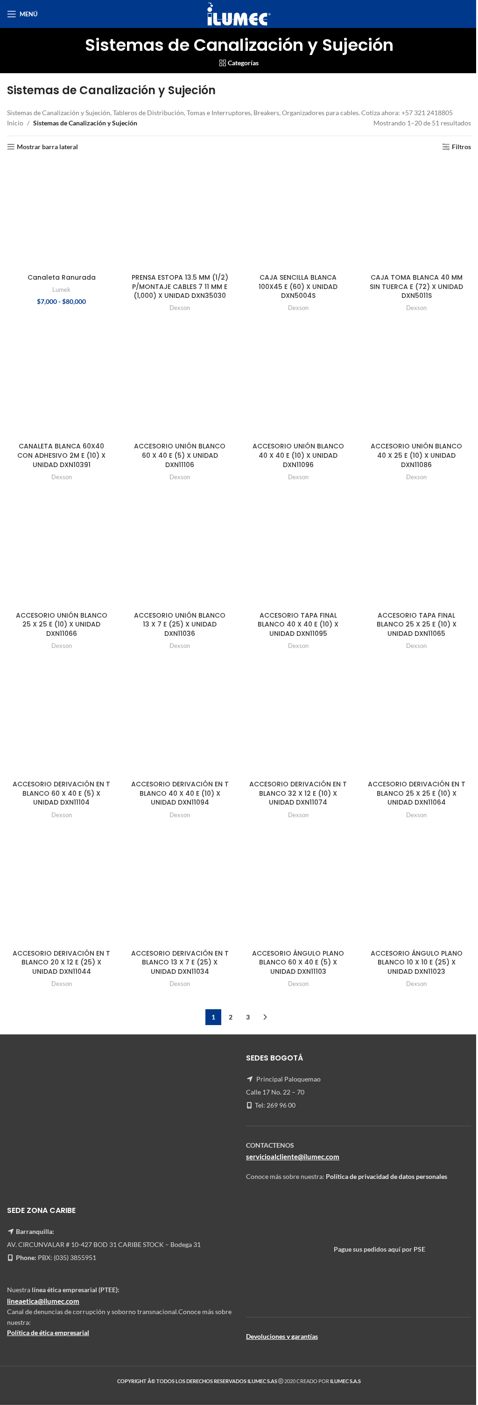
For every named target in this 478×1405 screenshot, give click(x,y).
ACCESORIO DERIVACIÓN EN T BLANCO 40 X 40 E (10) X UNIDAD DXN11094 (180, 793)
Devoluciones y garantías (282, 1336)
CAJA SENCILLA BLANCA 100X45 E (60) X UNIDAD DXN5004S (298, 286)
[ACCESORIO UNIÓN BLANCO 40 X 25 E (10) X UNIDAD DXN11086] (416, 383)
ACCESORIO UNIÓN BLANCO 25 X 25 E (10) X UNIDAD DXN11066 (61, 624)
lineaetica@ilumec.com (43, 1301)
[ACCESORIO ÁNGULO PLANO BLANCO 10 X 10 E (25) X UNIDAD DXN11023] (416, 890)
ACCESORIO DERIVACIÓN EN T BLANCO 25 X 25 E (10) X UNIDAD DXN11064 (416, 793)
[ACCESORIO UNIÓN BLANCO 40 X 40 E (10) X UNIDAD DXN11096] (298, 383)
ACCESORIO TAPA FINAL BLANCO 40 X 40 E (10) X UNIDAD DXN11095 (298, 624)
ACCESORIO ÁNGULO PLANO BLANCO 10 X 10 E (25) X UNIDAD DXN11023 (417, 962)
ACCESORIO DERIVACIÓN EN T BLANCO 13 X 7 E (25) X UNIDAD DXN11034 (180, 962)
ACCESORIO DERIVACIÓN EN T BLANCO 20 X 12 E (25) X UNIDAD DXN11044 (61, 962)
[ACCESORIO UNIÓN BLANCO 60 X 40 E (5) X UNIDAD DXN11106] (180, 383)
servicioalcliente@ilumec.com (292, 1156)
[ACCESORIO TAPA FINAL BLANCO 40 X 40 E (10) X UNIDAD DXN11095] (298, 552)
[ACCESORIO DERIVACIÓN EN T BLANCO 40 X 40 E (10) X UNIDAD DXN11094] (180, 721)
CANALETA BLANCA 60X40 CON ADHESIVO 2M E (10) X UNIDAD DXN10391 (61, 455)
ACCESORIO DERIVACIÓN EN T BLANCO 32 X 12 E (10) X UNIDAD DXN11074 (298, 793)
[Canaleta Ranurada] (61, 214)
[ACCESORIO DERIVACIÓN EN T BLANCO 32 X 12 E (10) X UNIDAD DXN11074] (298, 721)
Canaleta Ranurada (62, 277)
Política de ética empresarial (48, 1332)
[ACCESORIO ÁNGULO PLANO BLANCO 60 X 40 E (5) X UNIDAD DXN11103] (298, 890)
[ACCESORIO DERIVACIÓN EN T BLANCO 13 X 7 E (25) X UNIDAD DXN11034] (180, 890)
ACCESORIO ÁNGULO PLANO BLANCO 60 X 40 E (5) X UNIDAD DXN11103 (298, 962)
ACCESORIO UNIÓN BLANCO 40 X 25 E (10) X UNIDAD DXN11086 (416, 455)
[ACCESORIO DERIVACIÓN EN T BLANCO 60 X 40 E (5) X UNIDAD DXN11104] (61, 721)
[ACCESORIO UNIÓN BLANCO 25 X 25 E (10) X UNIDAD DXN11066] (61, 552)
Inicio (15, 123)
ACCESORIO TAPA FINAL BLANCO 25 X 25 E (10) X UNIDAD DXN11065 (417, 624)
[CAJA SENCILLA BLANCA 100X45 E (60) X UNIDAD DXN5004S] (298, 214)
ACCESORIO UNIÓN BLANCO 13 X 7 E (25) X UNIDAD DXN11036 (179, 624)
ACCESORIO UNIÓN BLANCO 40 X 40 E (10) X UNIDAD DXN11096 (298, 455)
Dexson (179, 307)
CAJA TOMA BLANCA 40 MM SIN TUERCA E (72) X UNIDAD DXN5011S (416, 286)
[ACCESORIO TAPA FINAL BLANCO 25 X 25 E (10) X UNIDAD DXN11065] (416, 552)
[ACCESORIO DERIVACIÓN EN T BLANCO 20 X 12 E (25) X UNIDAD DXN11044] (61, 890)
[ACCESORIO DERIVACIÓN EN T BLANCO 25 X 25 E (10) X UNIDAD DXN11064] (416, 721)
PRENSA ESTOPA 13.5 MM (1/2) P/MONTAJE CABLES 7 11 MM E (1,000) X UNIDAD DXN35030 (180, 286)
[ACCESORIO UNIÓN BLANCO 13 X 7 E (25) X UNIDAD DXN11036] (180, 552)
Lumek (61, 289)
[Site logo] (239, 13)
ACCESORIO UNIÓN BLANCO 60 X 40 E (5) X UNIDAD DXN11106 (179, 455)
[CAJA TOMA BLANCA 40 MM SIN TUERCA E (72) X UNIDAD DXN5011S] (416, 214)
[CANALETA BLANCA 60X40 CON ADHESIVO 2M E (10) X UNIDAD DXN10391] (61, 383)
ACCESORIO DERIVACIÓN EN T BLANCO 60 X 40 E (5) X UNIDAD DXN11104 (61, 793)
